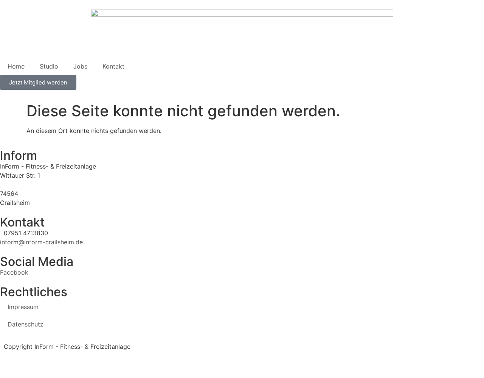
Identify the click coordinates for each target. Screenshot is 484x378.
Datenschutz (25, 324)
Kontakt (113, 66)
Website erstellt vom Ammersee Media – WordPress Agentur (87, 355)
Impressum (23, 307)
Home (16, 66)
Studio (49, 66)
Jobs (80, 66)
